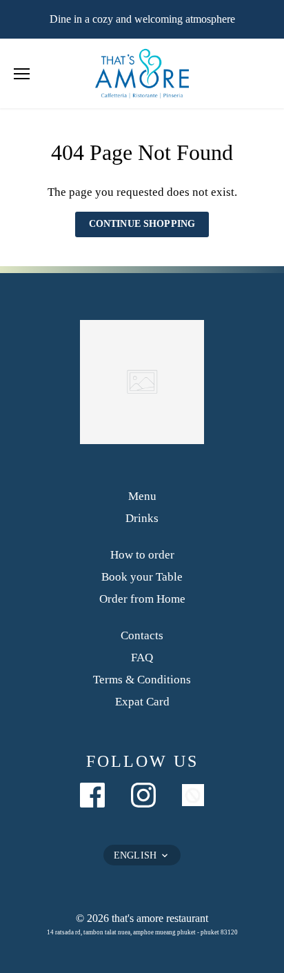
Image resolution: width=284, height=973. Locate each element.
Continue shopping (142, 224)
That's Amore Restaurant (160, 918)
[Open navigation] (22, 73)
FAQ (142, 657)
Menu (142, 496)
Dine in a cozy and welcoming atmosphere (142, 19)
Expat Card (142, 701)
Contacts (142, 635)
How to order (142, 554)
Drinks (142, 518)
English (135, 855)
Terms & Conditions (142, 679)
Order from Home (142, 598)
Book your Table (142, 576)
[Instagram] (143, 795)
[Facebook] (92, 795)
